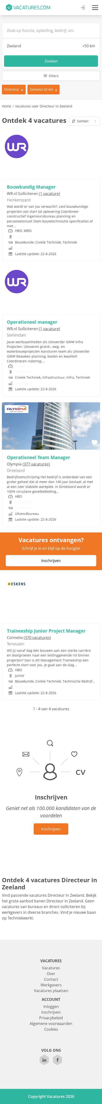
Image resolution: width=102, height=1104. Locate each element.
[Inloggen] (82, 7)
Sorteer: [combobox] (83, 121)
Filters (53, 76)
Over (51, 973)
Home (6, 106)
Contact (51, 979)
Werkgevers (51, 985)
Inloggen (51, 1006)
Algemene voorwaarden (51, 1023)
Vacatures (51, 968)
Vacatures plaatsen (51, 990)
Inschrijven (51, 560)
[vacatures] (28, 7)
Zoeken (51, 61)
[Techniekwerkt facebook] (57, 1060)
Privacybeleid (51, 1017)
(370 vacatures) (37, 637)
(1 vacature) (49, 193)
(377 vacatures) (36, 464)
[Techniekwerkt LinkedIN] (44, 1060)
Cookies (51, 1029)
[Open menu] (95, 7)
